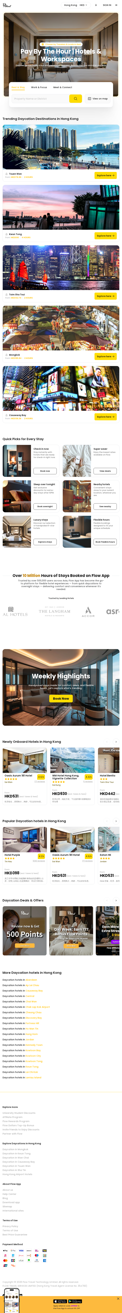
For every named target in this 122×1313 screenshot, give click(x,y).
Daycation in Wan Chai (16, 1157)
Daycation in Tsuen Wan (16, 1166)
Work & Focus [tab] (39, 87)
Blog (5, 1198)
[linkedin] (20, 1295)
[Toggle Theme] (96, 5)
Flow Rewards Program (16, 1121)
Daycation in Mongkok (15, 1149)
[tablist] (42, 87)
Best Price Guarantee (15, 1234)
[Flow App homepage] (7, 5)
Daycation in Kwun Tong (16, 1153)
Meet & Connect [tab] (62, 87)
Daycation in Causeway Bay (19, 1161)
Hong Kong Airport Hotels (17, 1174)
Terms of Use (10, 1230)
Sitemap (7, 1206)
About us (8, 1189)
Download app (11, 1202)
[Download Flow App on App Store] (60, 1301)
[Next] (116, 741)
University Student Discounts (19, 1113)
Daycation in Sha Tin (14, 1170)
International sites (13, 1210)
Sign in (107, 5)
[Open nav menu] (116, 5)
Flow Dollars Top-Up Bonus (18, 1125)
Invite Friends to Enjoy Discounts (21, 1129)
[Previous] (107, 741)
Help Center (9, 1194)
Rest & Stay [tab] (18, 87)
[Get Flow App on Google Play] (75, 1301)
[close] (118, 1298)
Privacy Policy (10, 1226)
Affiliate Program (12, 1117)
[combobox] (47, 98)
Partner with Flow (12, 1133)
